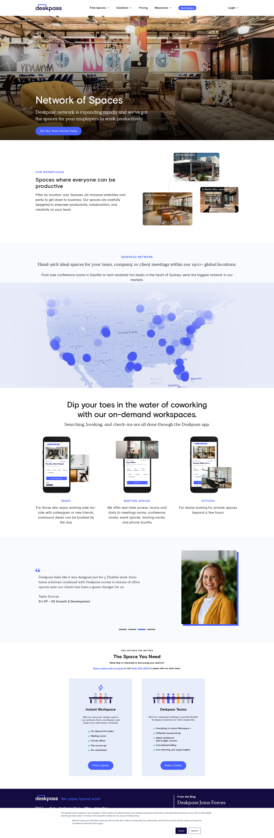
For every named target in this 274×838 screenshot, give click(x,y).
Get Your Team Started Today (58, 131)
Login (231, 7)
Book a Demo (173, 765)
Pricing (143, 7)
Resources (161, 7)
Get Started (187, 8)
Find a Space (100, 765)
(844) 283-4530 (140, 668)
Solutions (122, 7)
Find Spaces (98, 7)
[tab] (123, 629)
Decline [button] (194, 830)
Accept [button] (181, 830)
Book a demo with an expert (108, 668)
